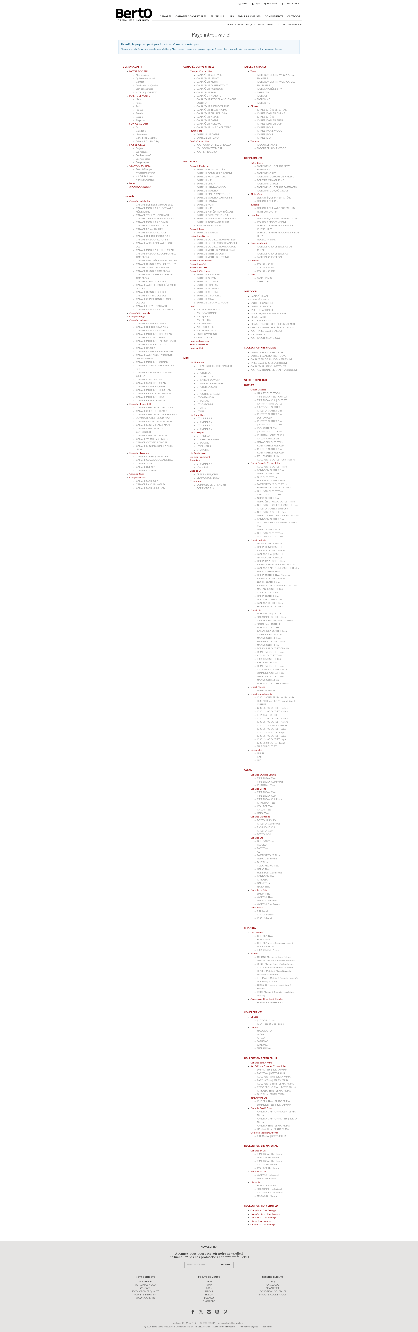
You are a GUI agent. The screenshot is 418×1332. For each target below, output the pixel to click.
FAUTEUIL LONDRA (207, 285)
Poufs (192, 306)
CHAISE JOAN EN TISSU (270, 120)
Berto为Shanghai (144, 169)
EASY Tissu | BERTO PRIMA (271, 1073)
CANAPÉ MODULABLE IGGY (151, 331)
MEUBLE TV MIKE (266, 240)
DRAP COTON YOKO (207, 478)
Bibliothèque (256, 194)
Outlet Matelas (257, 687)
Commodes (196, 481)
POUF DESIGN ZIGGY (208, 310)
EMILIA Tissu (263, 894)
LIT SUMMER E (204, 429)
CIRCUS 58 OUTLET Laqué (271, 732)
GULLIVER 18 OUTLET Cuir (271, 512)
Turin (138, 106)
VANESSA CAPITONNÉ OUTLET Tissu (277, 586)
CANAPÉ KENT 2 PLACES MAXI (153, 425)
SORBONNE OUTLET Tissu (271, 617)
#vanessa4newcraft (145, 173)
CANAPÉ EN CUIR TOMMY (150, 338)
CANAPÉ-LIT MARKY (207, 78)
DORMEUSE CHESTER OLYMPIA (153, 418)
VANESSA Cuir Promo (268, 904)
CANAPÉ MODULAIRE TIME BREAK (155, 250)
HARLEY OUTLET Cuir (269, 393)
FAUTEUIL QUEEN (206, 278)
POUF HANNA (204, 324)
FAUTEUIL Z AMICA (207, 233)
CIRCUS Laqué (264, 918)
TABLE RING (263, 99)
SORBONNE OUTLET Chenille (273, 648)
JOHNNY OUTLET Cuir (269, 432)
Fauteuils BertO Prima (261, 1108)
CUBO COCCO (204, 338)
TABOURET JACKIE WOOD (271, 148)
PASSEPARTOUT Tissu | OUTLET (274, 488)
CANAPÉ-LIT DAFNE (207, 120)
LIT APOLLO (202, 450)
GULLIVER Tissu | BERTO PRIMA (273, 1077)
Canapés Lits (256, 838)
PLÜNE (261, 1034)
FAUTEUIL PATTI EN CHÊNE (211, 170)
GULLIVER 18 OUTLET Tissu (272, 467)
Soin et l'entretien (144, 89)
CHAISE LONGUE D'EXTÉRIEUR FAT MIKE (273, 324)
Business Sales (143, 159)
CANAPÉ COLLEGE (146, 470)
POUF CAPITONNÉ (206, 313)
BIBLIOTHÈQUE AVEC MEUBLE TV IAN (277, 219)
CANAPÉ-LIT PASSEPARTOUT (212, 85)
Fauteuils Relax (197, 229)
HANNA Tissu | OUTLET (270, 606)
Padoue (139, 110)
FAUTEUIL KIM (204, 180)
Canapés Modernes (139, 320)
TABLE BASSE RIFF (266, 173)
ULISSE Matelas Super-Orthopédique (275, 964)
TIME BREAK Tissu (266, 778)
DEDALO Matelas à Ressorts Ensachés (276, 960)
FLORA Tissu (263, 887)
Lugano (139, 117)
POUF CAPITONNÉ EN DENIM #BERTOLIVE (273, 370)
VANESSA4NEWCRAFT (208, 226)
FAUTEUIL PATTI (205, 205)
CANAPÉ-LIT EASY (206, 92)
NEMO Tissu (263, 869)
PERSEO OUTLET (266, 691)
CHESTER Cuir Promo (268, 824)
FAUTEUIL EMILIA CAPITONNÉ (213, 194)
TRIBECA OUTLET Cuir (269, 635)
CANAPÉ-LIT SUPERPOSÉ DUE (212, 106)
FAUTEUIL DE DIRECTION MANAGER (216, 243)
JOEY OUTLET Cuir (267, 428)
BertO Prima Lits (258, 1098)
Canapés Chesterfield (140, 404)
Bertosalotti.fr (134, 14)
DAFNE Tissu (264, 883)
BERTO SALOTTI (132, 67)
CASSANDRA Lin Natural (270, 1193)
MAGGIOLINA (264, 1031)
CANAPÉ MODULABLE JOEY (151, 233)
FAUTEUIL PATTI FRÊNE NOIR (212, 215)
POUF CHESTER (205, 327)
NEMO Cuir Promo (267, 859)
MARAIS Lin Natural (267, 1196)
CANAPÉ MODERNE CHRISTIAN (153, 390)
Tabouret (254, 141)
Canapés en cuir (137, 477)
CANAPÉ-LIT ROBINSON (209, 89)
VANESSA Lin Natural (268, 1175)
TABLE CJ (262, 96)
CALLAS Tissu (264, 810)
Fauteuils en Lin (258, 1172)
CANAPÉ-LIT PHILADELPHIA (211, 113)
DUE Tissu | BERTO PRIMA (271, 1094)
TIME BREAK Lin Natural (269, 1154)
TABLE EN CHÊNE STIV (269, 89)
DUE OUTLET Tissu (267, 477)
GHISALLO (262, 880)
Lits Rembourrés (198, 453)
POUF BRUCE (257, 334)
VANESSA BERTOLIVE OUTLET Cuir (276, 564)
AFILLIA (261, 1038)
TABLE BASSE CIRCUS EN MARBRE (275, 177)
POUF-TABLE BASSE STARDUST (267, 331)
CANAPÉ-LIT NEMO (207, 82)
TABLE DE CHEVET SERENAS (272, 254)
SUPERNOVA (264, 1048)
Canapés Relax (136, 474)
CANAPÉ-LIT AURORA (208, 124)
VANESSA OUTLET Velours (271, 551)
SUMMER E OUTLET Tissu (270, 673)
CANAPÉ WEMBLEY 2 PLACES (152, 439)
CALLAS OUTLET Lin (268, 439)
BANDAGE (262, 1045)
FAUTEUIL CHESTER (207, 282)
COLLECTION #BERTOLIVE (260, 348)
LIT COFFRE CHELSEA (208, 394)
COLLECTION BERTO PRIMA (260, 1058)
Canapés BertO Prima (261, 1063)
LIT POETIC (202, 443)
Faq (137, 127)
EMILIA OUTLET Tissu (268, 572)
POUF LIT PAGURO (206, 152)
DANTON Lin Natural (268, 1158)
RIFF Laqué (262, 911)
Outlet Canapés (258, 390)
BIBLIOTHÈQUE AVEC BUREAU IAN (276, 208)
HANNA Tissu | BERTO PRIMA (273, 1129)
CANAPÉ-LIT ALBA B (207, 117)
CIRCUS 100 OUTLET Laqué (271, 729)
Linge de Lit (195, 471)
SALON (248, 770)
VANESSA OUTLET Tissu (270, 603)
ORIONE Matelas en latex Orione (274, 957)
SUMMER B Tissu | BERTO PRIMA (274, 1105)
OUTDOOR (293, 16)
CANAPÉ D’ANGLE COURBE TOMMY (156, 264)
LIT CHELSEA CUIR (206, 387)
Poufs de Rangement (200, 341)
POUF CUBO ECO (206, 331)
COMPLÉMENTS (274, 16)
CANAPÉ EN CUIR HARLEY (150, 484)
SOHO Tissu (263, 940)
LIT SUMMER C (204, 422)
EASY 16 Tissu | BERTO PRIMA (273, 1080)
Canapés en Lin (258, 1151)
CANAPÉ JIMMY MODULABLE (152, 306)
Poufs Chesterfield (199, 345)
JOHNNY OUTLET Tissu (269, 425)
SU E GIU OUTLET (267, 746)
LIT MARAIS (202, 401)
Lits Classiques (197, 432)
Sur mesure (141, 152)
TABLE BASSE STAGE (268, 184)
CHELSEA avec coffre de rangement (275, 943)
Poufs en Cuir (197, 348)
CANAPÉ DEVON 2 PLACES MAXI (154, 421)
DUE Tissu (262, 862)
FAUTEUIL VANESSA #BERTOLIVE (268, 356)
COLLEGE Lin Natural (268, 1168)
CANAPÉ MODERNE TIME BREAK (154, 334)
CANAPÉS (165, 16)
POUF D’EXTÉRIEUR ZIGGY (265, 338)
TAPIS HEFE (263, 282)
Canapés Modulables (139, 201)
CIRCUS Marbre (265, 915)
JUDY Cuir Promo (266, 1020)
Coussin (254, 261)
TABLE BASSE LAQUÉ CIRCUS (272, 191)
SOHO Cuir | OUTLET (268, 624)
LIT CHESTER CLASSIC (208, 439)
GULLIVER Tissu (265, 841)
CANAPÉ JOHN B (259, 300)
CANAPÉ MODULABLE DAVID (152, 222)
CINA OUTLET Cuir (267, 593)
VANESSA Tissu (265, 897)
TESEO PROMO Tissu (268, 866)
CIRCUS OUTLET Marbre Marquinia (275, 697)
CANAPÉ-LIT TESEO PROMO (211, 110)
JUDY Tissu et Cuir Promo (270, 1024)
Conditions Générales (147, 138)
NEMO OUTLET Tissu (268, 530)
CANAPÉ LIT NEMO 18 (208, 96)
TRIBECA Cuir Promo (268, 950)
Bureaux (254, 205)
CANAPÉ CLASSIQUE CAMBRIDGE (154, 460)
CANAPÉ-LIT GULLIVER (209, 75)
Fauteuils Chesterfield (201, 261)
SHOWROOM (295, 25)
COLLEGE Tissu (265, 806)
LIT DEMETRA (203, 446)
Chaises (254, 106)
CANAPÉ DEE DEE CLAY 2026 (152, 327)
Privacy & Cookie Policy (148, 141)
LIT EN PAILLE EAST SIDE (209, 383)
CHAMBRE (250, 928)
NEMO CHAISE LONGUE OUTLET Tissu (278, 516)
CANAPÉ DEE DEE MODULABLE (153, 236)
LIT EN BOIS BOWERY (208, 380)
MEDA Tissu (263, 813)
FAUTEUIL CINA (205, 299)
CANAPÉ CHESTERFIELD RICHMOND (156, 414)
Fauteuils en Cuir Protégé (263, 1217)
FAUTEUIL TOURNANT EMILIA (212, 222)
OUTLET (281, 25)
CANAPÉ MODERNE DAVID (151, 324)
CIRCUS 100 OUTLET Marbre (272, 708)
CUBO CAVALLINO (206, 334)
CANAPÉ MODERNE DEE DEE (152, 345)
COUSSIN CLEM (265, 264)
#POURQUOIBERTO (146, 92)
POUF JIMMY (203, 317)
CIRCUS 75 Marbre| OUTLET (272, 725)
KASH (260, 757)
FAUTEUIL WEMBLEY (207, 289)
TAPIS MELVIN (264, 278)
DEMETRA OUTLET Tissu (270, 652)
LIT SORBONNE (204, 404)
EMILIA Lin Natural (266, 1179)
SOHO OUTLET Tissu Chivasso (273, 683)
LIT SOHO (201, 390)
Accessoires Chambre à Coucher (267, 999)
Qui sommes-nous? (145, 78)
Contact (140, 82)
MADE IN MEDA (235, 25)
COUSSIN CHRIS (266, 271)
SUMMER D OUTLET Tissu (271, 642)
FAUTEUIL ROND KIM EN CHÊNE (214, 173)
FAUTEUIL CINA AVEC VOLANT (213, 303)
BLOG (261, 25)
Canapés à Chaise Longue (263, 775)
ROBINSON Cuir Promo (269, 873)
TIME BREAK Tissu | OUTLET (272, 397)
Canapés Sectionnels (139, 313)
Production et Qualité (147, 85)
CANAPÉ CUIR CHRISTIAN (150, 488)
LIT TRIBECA (203, 436)
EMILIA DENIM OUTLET (269, 547)
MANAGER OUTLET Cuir (270, 589)
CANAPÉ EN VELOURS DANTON (153, 393)
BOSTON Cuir (264, 418)
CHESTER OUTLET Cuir (269, 411)
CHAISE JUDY (264, 138)
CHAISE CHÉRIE (265, 117)
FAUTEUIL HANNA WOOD (211, 187)
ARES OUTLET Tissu (267, 662)
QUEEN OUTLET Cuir (268, 582)
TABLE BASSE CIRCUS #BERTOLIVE (269, 363)
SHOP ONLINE (256, 380)
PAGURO (261, 845)
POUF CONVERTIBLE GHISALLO (213, 145)
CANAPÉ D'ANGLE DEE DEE (151, 282)
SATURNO (262, 1041)
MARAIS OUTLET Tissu (269, 638)
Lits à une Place (197, 415)
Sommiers (195, 460)
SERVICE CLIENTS (138, 124)
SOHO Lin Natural (266, 1186)
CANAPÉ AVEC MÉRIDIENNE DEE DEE (156, 261)
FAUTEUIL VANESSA (207, 191)
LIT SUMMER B (204, 418)
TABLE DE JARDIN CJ (261, 310)
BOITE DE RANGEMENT (270, 1002)
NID (259, 760)
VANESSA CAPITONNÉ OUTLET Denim (278, 568)
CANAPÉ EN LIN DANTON (150, 400)
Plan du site (267, 1327)
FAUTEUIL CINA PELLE (208, 296)
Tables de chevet (258, 243)
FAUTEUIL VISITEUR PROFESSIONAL (215, 250)
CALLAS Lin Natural (267, 1165)
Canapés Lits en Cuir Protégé (265, 1214)
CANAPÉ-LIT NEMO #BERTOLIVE (268, 366)
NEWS (270, 25)
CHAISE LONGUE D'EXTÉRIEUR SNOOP (272, 327)
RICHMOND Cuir (266, 827)
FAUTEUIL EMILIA (205, 184)
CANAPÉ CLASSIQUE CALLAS (152, 456)
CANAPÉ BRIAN (259, 296)
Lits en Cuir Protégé (260, 1221)
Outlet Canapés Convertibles (265, 463)
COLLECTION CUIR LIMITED (261, 1206)
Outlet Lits (255, 610)
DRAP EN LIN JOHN (207, 474)
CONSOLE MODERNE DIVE (272, 222)
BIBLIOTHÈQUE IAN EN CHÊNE (274, 198)
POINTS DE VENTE (139, 96)
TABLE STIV (263, 92)
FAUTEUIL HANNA (206, 201)
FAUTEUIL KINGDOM (208, 275)
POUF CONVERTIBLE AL (209, 148)
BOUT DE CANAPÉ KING (270, 180)
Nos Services (142, 75)
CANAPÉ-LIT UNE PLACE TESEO (213, 127)
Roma (138, 103)
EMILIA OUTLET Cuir (268, 596)
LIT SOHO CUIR (205, 376)
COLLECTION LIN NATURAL (261, 1146)
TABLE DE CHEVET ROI (269, 257)
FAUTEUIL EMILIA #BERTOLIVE (266, 352)
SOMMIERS (202, 467)
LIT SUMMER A (204, 464)
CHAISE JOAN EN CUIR (269, 124)
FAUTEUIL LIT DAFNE (207, 134)
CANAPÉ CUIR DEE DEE (149, 380)
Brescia (139, 113)
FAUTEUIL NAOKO (260, 306)
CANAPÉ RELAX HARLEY (149, 229)
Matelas (254, 953)
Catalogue (141, 131)
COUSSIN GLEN (265, 268)
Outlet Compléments (261, 694)
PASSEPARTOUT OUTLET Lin (272, 484)
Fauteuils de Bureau (199, 236)
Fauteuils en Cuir (198, 264)
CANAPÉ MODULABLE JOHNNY (153, 240)
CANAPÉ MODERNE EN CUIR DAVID (156, 341)
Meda (138, 99)
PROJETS (250, 25)
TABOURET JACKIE (267, 145)
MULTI (260, 753)
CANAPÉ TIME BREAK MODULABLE (155, 219)
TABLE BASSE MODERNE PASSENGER (277, 187)
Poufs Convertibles (199, 141)
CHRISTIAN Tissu (266, 785)
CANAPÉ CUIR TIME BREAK (151, 383)
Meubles (254, 215)
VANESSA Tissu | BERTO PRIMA (273, 1126)
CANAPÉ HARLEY (145, 348)
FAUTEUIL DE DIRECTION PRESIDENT (217, 240)
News (132, 183)
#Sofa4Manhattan (144, 176)
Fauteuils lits (196, 131)
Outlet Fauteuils (258, 540)
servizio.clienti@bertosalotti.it (231, 1323)
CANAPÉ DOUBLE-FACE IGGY (152, 226)
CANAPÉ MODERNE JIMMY (150, 387)
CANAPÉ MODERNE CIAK (150, 397)
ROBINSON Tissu (266, 876)
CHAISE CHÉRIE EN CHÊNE (272, 110)
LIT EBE (200, 411)
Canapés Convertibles (201, 71)
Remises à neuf (143, 155)
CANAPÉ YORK (144, 463)
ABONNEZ (226, 1265)
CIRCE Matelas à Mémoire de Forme (275, 968)
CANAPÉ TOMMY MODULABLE (152, 215)
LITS (231, 16)
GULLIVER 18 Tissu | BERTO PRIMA (275, 1084)
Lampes (254, 1027)
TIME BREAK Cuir (266, 796)
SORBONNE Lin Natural (269, 1189)
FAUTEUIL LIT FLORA (207, 138)
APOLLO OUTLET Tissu (269, 655)
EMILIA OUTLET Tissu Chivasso (273, 575)
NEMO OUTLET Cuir (268, 474)
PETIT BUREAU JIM (267, 212)
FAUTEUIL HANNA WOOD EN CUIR (216, 219)
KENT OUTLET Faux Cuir (270, 446)
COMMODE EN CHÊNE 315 (211, 485)
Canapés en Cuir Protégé (263, 1210)
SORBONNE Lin (265, 946)
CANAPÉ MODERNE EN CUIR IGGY (155, 351)
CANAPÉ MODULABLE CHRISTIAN (154, 310)
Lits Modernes (197, 362)
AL (258, 852)
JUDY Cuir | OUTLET (268, 715)
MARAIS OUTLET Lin (268, 645)
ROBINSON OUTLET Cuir (270, 470)
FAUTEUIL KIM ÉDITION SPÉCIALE (214, 212)
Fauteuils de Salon (259, 890)
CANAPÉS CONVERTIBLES (191, 16)
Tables (253, 71)
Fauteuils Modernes (199, 166)
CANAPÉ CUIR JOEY (147, 481)
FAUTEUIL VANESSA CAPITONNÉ (214, 198)
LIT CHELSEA (203, 373)
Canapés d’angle (137, 317)
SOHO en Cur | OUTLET (270, 613)
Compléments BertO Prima (264, 1133)
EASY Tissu (262, 848)
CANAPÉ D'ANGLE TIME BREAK (153, 271)
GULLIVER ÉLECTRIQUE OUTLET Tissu (277, 505)
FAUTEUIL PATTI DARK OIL (210, 177)
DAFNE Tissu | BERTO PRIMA (272, 1070)
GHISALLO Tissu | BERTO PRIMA (274, 1091)
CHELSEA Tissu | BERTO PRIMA (273, 1101)
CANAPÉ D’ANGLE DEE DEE (151, 292)
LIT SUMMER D (204, 425)
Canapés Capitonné (260, 817)
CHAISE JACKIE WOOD (269, 131)
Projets (139, 148)
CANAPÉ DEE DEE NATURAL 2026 (154, 205)
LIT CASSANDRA (205, 397)
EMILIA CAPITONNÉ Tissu (271, 561)
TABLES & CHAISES (249, 16)
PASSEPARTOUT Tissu (268, 855)
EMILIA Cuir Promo (267, 901)
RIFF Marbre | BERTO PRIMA (271, 1136)
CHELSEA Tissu (265, 936)
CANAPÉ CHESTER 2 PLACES (151, 436)
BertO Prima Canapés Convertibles (268, 1066)
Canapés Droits (258, 789)
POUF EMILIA (203, 320)
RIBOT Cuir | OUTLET (268, 407)
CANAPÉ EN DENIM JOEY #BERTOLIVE (271, 359)
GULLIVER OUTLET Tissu (270, 491)
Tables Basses (257, 163)
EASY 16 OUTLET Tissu (269, 495)
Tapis (252, 275)
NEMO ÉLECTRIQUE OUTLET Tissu (276, 502)
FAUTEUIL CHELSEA (207, 292)
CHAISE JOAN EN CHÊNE (271, 113)
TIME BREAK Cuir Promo (270, 782)
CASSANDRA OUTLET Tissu (272, 631)
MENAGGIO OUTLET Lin (270, 442)
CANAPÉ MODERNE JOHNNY (152, 362)
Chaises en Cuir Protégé (262, 1224)
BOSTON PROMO (266, 820)
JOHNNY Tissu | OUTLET (270, 404)
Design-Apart (142, 162)
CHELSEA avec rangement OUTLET (275, 620)
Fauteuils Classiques (200, 271)
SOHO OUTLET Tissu (268, 627)
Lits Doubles (256, 933)
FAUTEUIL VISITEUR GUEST (211, 254)
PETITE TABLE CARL (261, 320)
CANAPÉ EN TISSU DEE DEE (151, 296)
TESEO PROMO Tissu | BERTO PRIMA (276, 1087)
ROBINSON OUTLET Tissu (271, 481)
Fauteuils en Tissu (199, 268)
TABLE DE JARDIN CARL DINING (268, 313)
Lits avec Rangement (200, 457)
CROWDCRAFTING (140, 166)
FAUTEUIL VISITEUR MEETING (212, 257)
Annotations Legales (249, 1327)
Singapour (141, 120)
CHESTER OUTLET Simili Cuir (272, 509)
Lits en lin (255, 1182)
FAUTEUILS (217, 16)
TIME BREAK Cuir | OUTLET (272, 400)
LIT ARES (201, 408)
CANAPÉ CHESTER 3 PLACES (151, 411)
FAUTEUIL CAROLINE (262, 303)
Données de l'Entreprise (224, 1327)
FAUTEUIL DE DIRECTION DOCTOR (216, 247)
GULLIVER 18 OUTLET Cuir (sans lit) (276, 460)
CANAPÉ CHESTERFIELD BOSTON (154, 407)
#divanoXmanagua (145, 180)
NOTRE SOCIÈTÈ (138, 71)
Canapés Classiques (139, 453)
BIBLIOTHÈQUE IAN (267, 201)
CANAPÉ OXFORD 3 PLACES (151, 442)
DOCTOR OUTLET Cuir (269, 600)
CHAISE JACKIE (265, 127)
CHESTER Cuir (265, 831)
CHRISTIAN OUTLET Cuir (271, 435)
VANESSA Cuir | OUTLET (270, 554)
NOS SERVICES (137, 145)
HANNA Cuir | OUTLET (269, 544)
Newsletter (141, 134)
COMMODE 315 (205, 488)
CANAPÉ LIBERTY (145, 467)
